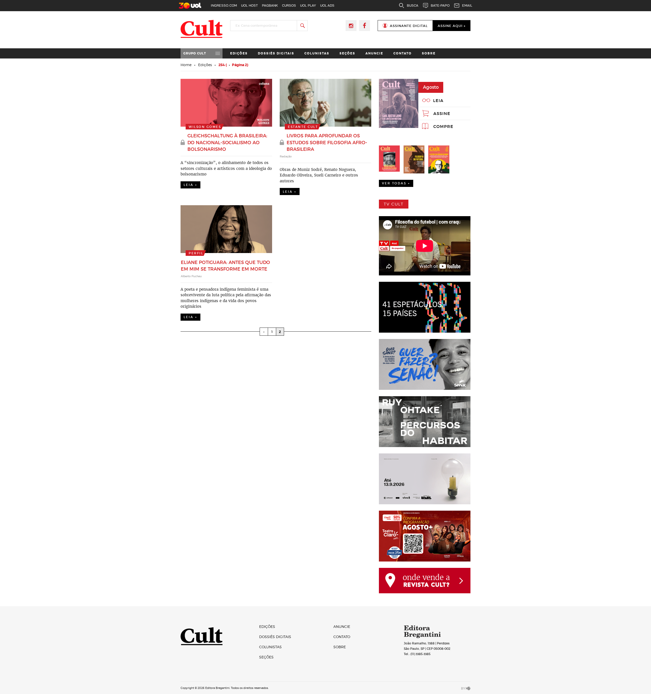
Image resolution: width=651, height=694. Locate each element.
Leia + (190, 185)
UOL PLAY (308, 5)
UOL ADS (327, 5)
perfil (196, 253)
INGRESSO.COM (224, 5)
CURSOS (289, 5)
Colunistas (316, 53)
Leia (438, 100)
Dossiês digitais (276, 53)
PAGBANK (270, 5)
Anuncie (374, 53)
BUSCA (412, 5)
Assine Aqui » (451, 26)
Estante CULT (303, 127)
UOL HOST (249, 5)
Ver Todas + (396, 183)
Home (186, 65)
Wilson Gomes (205, 127)
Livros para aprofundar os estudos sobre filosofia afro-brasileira (327, 142)
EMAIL (467, 5)
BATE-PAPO (440, 5)
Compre (443, 126)
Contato (402, 53)
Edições (239, 53)
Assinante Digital (409, 26)
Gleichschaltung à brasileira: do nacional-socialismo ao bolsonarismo (227, 142)
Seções (347, 53)
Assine (441, 113)
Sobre (429, 53)
